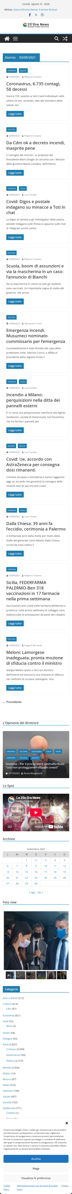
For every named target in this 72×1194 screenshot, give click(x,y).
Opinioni (11, 758)
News (58, 751)
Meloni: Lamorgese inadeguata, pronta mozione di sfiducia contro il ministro (34, 657)
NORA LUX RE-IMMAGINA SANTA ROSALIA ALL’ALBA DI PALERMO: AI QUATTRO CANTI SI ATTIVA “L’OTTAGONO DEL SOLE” (40, 11)
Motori (6, 1073)
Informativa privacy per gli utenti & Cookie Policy (37, 1187)
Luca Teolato (30, 194)
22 (26, 877)
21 (17, 877)
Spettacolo (9, 1108)
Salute (23, 70)
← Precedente (12, 702)
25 (55, 877)
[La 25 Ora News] (7, 38)
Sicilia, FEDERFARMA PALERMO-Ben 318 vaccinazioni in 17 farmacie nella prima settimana (33, 590)
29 (26, 883)
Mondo (11, 446)
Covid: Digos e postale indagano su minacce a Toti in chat (35, 206)
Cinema (10, 1113)
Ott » (40, 892)
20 (7, 877)
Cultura (23, 751)
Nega (36, 1168)
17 (45, 872)
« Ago (32, 892)
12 (64, 866)
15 (26, 872)
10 (45, 866)
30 (36, 883)
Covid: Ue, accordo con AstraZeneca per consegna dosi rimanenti (33, 464)
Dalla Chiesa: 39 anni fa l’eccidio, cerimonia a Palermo (36, 526)
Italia (22, 188)
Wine (9, 1026)
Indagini (7, 1038)
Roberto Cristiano (32, 76)
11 (55, 866)
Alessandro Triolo (33, 323)
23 (36, 877)
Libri (9, 1008)
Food (5, 1021)
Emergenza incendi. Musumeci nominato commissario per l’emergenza (35, 335)
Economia (8, 1015)
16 (36, 872)
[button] (67, 1123)
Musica (7, 1079)
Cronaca (12, 70)
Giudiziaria (37, 751)
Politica (11, 129)
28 (17, 883)
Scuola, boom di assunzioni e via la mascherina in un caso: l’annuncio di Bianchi (35, 271)
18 (55, 872)
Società (35, 758)
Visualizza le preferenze (36, 1178)
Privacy (65, 1185)
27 (7, 883)
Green (6, 1032)
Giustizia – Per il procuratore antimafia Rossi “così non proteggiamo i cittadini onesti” (35, 766)
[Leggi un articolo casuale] (65, 38)
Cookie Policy (6, 1187)
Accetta (36, 1158)
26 (64, 877)
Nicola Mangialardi (33, 773)
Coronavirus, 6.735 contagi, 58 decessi (33, 86)
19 (64, 872)
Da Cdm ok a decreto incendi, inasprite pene (35, 145)
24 (45, 877)
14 (17, 872)
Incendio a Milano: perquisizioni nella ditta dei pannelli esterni (33, 400)
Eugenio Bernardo (33, 645)
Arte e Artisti (10, 998)
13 (7, 872)
